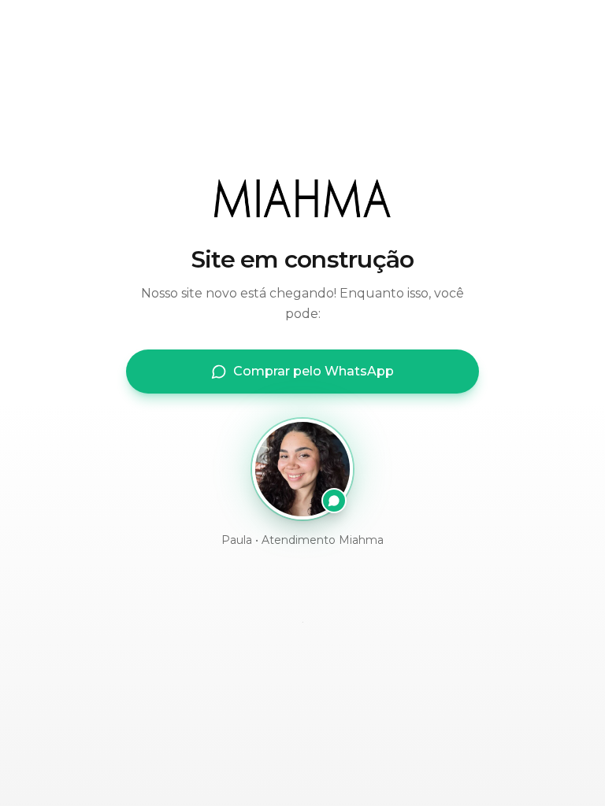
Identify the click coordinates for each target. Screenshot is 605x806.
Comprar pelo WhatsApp (313, 371)
